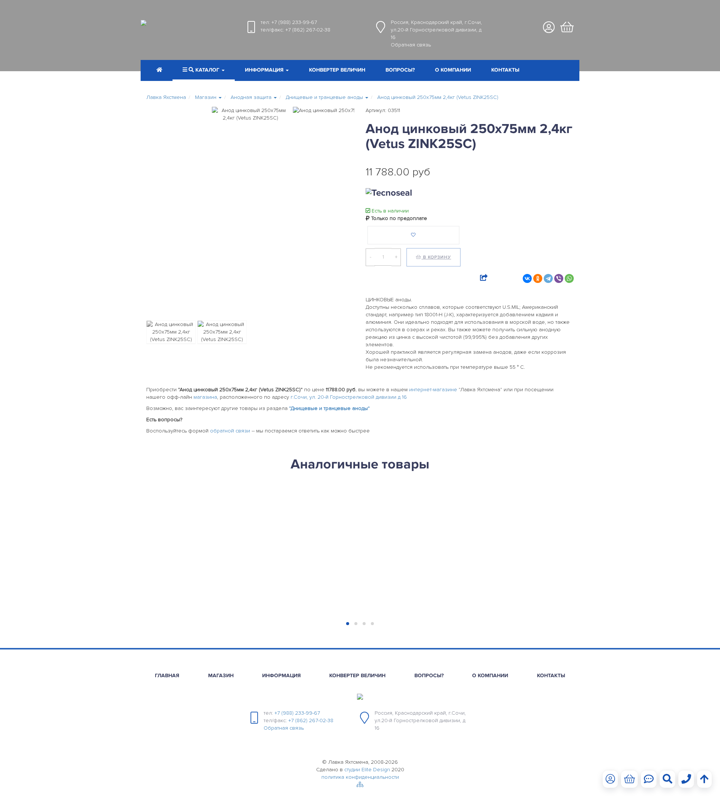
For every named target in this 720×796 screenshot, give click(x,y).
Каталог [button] (207, 70)
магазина (205, 397)
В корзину (436, 257)
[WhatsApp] (569, 278)
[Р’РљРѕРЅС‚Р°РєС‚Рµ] (527, 278)
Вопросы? (400, 70)
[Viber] (558, 278)
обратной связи (230, 431)
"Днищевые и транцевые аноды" (329, 408)
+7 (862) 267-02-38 (307, 30)
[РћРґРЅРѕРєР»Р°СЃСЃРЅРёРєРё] (537, 278)
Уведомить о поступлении (194, 582)
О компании (453, 70)
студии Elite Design (367, 769)
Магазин (221, 675)
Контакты (505, 70)
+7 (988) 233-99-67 (294, 22)
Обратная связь (411, 45)
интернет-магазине (433, 389)
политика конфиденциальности (360, 777)
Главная (167, 675)
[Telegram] (548, 278)
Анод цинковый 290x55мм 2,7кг (410, 509)
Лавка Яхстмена (166, 97)
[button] (267, 71)
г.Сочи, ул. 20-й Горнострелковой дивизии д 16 (349, 397)
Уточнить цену (174, 551)
